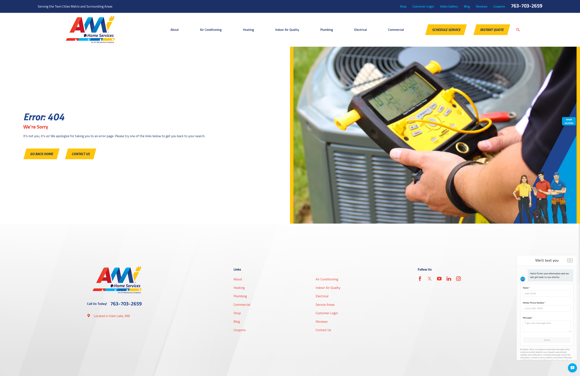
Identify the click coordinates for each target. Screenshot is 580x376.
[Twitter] (429, 278)
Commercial (242, 304)
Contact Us (81, 154)
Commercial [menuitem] (396, 29)
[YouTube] (439, 278)
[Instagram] (458, 278)
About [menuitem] (175, 29)
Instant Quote (492, 29)
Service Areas (325, 304)
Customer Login (423, 6)
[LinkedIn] (448, 278)
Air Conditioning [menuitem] (211, 29)
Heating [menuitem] (248, 29)
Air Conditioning (327, 279)
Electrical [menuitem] (360, 29)
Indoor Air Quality (328, 287)
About (238, 279)
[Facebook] (420, 278)
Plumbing (240, 296)
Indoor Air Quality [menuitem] (287, 29)
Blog (467, 6)
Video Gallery (449, 6)
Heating (239, 287)
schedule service (446, 29)
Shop (403, 6)
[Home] (90, 29)
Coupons (499, 6)
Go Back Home (41, 154)
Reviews (481, 6)
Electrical (322, 296)
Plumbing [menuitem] (326, 29)
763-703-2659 (526, 6)
